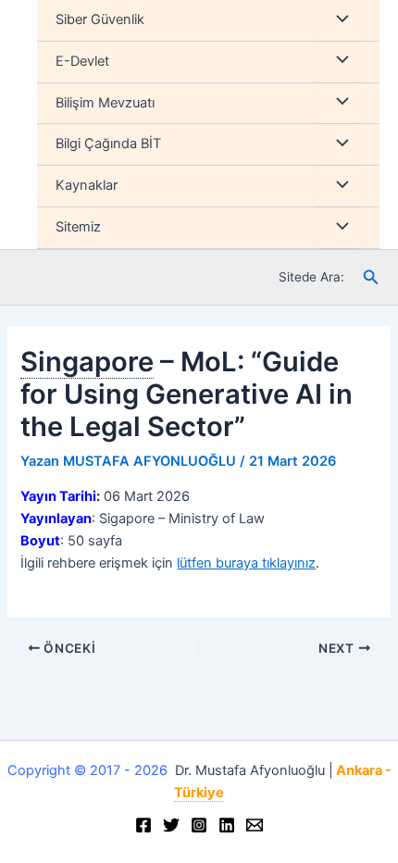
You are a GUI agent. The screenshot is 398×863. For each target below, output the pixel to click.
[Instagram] (199, 825)
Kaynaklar (87, 185)
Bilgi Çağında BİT (108, 143)
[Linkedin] (226, 825)
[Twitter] (171, 825)
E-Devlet (82, 61)
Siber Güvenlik (100, 19)
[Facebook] (143, 825)
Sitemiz (78, 227)
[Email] (254, 825)
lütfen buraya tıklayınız (246, 563)
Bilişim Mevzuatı (105, 102)
